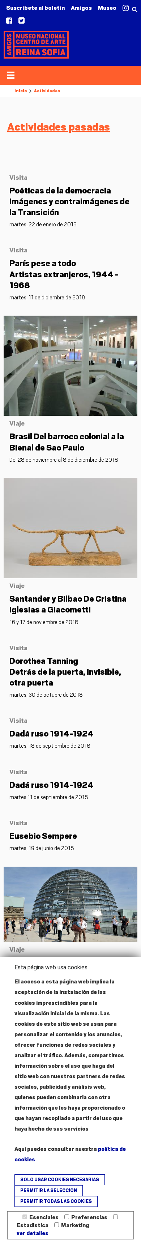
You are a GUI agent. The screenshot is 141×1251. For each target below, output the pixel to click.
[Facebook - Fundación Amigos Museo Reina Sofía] (9, 21)
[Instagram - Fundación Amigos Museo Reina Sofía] (126, 8)
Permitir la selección (48, 1190)
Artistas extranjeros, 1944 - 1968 (64, 274)
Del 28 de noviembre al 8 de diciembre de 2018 (63, 460)
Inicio (20, 90)
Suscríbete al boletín (35, 8)
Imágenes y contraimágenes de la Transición (69, 201)
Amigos (81, 8)
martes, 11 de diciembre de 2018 (47, 297)
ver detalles (32, 1233)
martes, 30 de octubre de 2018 (46, 695)
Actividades (47, 90)
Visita (18, 177)
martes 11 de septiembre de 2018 (48, 797)
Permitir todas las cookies (56, 1201)
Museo (107, 8)
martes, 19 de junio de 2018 (41, 848)
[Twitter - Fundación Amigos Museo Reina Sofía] (21, 21)
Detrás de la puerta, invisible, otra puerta (65, 671)
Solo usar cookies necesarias (59, 1179)
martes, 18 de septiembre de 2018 (49, 746)
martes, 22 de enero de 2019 (43, 224)
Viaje (17, 423)
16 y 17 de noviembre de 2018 (43, 622)
